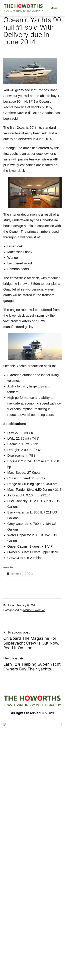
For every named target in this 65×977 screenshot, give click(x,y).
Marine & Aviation (34, 610)
